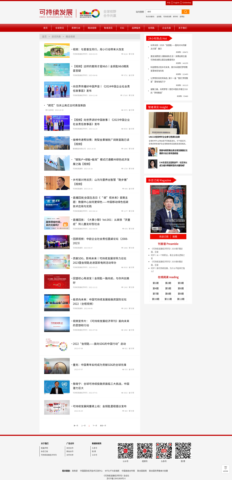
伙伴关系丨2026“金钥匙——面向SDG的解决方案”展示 (168, 47)
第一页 (76, 426)
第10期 (155, 299)
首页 (45, 27)
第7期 (156, 293)
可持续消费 (167, 16)
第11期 (168, 299)
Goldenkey (186, 2)
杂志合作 (69, 448)
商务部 (75, 470)
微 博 (94, 451)
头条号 (94, 448)
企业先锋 (166, 27)
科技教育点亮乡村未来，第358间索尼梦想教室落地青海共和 (169, 69)
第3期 (181, 283)
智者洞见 (108, 27)
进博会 (182, 16)
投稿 (175, 236)
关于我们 (182, 27)
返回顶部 (225, 471)
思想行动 (76, 27)
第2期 (168, 283)
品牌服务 (136, 27)
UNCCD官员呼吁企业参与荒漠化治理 (164, 136)
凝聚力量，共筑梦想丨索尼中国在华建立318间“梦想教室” (169, 91)
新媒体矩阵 (96, 443)
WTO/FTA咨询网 (112, 470)
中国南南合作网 (128, 470)
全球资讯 (59, 27)
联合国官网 (142, 470)
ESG (122, 27)
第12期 (180, 299)
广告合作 (70, 443)
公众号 (94, 454)
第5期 (168, 288)
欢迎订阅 (163, 236)
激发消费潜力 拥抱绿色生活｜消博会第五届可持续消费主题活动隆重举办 (169, 58)
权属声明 (44, 448)
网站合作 (69, 451)
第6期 (181, 288)
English (176, 2)
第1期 (156, 283)
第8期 (168, 293)
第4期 (156, 288)
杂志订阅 (44, 451)
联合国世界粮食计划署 (158, 470)
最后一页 (103, 426)
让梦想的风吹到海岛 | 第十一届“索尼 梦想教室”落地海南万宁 (169, 80)
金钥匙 (159, 16)
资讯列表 (56, 36)
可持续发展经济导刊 (49, 454)
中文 (169, 2)
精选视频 (92, 27)
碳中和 (175, 16)
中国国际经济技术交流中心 (91, 470)
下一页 (95, 426)
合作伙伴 (69, 454)
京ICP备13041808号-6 (116, 478)
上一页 (83, 426)
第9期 (181, 293)
